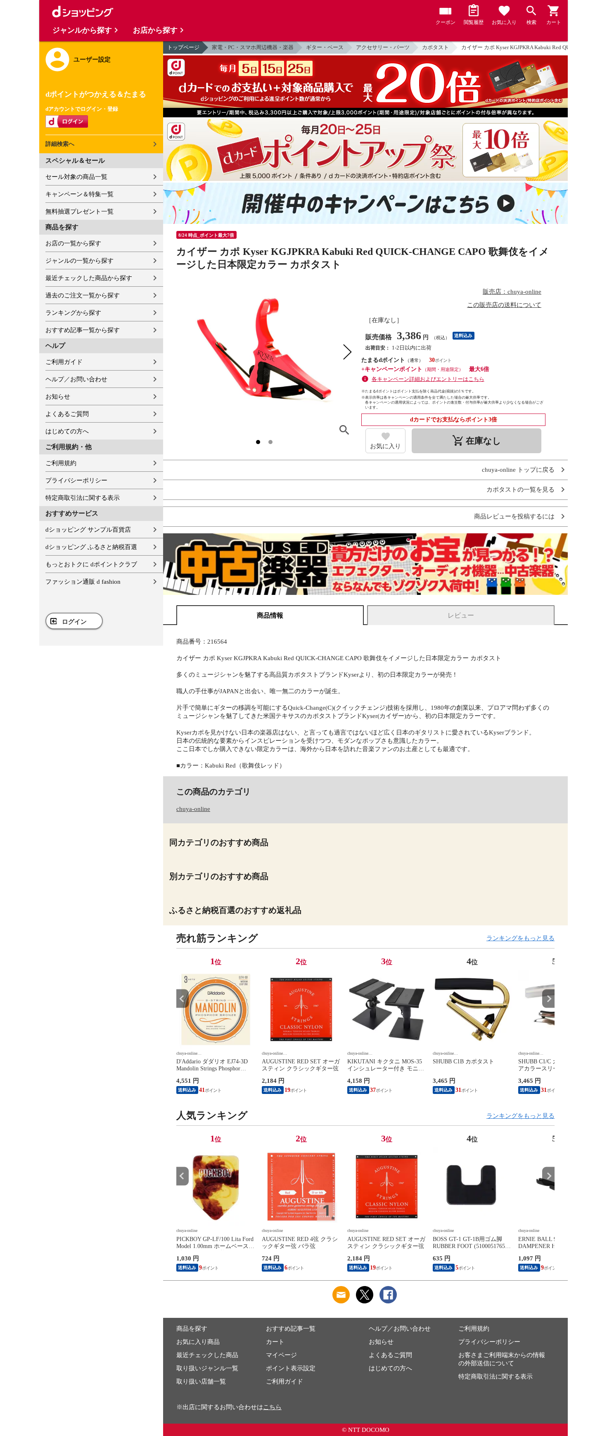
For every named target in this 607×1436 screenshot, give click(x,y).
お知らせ (57, 396)
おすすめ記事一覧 (290, 1328)
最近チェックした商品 (207, 1355)
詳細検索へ (59, 144)
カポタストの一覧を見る (520, 490)
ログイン (74, 621)
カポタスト (435, 47)
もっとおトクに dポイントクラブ (91, 564)
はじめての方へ (67, 431)
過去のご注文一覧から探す (82, 295)
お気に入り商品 (198, 1342)
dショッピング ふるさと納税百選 (91, 547)
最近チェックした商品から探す (88, 278)
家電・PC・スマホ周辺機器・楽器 (253, 47)
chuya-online (193, 809)
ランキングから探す (73, 312)
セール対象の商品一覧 (76, 177)
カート (275, 1342)
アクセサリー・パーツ (383, 47)
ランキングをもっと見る (520, 938)
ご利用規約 (60, 463)
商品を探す (191, 1328)
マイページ (281, 1355)
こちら (272, 1407)
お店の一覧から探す (73, 243)
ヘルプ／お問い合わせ (76, 379)
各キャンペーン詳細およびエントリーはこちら (428, 379)
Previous (182, 998)
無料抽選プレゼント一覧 (79, 211)
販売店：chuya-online (512, 291)
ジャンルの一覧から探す (79, 260)
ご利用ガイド (64, 362)
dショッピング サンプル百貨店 (88, 529)
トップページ (183, 47)
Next (548, 998)
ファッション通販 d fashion (83, 581)
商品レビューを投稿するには (514, 517)
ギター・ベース (325, 47)
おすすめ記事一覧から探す (82, 330)
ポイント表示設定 (290, 1368)
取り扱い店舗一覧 (201, 1381)
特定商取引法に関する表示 (82, 498)
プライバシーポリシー (76, 480)
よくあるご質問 (67, 414)
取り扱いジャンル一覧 (207, 1368)
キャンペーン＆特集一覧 (79, 194)
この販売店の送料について (504, 305)
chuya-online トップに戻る (518, 470)
